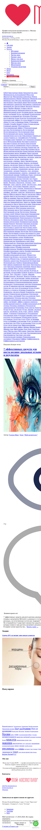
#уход (23, 319)
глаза (16, 734)
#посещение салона (16, 237)
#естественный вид (10, 132)
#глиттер (23, 118)
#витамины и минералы (32, 104)
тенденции (27, 749)
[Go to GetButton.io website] (35, 827)
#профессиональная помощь (27, 249)
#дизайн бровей (16, 124)
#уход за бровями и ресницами (14, 321)
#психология (24, 261)
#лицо (35, 179)
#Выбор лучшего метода (23, 108)
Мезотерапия (16, 65)
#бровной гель (35, 99)
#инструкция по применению (14, 145)
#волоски (29, 106)
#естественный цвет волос (13, 134)
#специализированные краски (26, 282)
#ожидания (24, 214)
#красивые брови (16, 163)
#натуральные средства (28, 210)
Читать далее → (32, 627)
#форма (26, 327)
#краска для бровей (31, 163)
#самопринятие (30, 268)
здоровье (34, 734)
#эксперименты (9, 335)
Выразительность (7, 726)
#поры (5, 237)
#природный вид (9, 243)
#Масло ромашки (9, 198)
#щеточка (30, 331)
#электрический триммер (12, 337)
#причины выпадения (25, 243)
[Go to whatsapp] (35, 823)
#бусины (18, 100)
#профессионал (9, 247)
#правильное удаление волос (24, 239)
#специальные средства (22, 284)
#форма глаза (8, 329)
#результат (27, 265)
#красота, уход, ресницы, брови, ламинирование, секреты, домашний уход (21, 172)
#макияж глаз (15, 181)
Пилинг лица (16, 57)
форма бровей (8, 754)
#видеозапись (8, 102)
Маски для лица (17, 59)
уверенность (7, 752)
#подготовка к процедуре (13, 227)
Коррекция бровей (18, 61)
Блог (8, 72)
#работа (19, 263)
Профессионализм (33, 726)
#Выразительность (10, 110)
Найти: (6, 87)
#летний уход (27, 179)
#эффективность (33, 339)
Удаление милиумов (18, 67)
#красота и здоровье (10, 167)
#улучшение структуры (12, 319)
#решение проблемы (23, 267)
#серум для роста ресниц (20, 270)
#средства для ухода (10, 288)
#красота (21, 165)
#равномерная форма (30, 263)
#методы (6, 202)
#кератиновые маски (11, 153)
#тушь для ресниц (15, 309)
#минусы (27, 202)
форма (35, 752)
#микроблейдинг (16, 202)
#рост (39, 267)
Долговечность (17, 726)
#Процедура (31, 255)
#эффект (23, 339)
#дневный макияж (10, 126)
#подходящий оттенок (16, 233)
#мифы (33, 202)
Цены (9, 69)
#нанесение (14, 206)
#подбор (33, 225)
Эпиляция (27, 731)
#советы (31, 272)
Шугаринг (15, 51)
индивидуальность (9, 737)
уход (15, 751)
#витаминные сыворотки (12, 104)
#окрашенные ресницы (17, 216)
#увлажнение (33, 313)
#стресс (37, 288)
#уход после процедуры (12, 325)
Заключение (25, 726)
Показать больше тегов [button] (12, 344)
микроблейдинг (17, 743)
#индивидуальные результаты (14, 143)
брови (6, 734)
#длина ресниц (33, 124)
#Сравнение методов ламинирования (23, 286)
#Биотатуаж (7, 97)
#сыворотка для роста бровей (14, 292)
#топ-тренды (29, 308)
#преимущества (9, 241)
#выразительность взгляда (27, 110)
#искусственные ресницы (18, 147)
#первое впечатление (11, 222)
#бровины (26, 99)
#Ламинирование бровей (26, 177)
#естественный (28, 130)
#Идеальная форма (14, 141)
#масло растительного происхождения (24, 196)
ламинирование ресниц (23, 740)
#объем (17, 214)
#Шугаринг (22, 331)
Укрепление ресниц (8, 729)
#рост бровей (8, 268)
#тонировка (20, 308)
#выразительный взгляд (12, 112)
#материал (11, 200)
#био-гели (30, 95)
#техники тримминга (18, 306)
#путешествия (35, 261)
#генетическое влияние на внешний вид (22, 115)
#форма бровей (35, 327)
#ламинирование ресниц (12, 179)
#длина (25, 124)
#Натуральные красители (25, 208)
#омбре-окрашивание (11, 218)
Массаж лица (16, 63)
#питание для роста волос (13, 225)
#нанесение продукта (28, 206)
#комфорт (23, 153)
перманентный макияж (8, 745)
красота (11, 739)
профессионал (28, 745)
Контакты (10, 74)
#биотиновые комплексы (22, 97)
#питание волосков (30, 224)
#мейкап (19, 200)
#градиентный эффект (11, 120)
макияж (7, 743)
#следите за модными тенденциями (20, 271)
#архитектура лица (30, 93)
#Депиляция (33, 122)
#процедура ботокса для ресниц (15, 257)
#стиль (31, 288)
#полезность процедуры (27, 235)
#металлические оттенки (32, 200)
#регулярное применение (12, 265)
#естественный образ (26, 132)
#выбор (11, 108)
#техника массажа (21, 298)
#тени (5, 296)
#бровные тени (9, 100)
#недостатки (24, 212)
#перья (6, 224)
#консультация (32, 153)
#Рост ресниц (19, 268)
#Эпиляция (15, 339)
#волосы (36, 106)
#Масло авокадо (15, 194)
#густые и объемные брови (18, 122)
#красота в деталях (32, 165)
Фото (8, 71)
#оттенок (36, 218)
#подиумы (24, 231)
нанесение (28, 743)
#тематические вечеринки (19, 294)
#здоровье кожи (9, 140)
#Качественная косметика (13, 151)
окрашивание (35, 743)
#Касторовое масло (32, 149)
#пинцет (12, 224)
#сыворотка (30, 290)
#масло (6, 194)
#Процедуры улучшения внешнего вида (25, 259)
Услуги (9, 49)
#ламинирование (9, 177)
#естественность (16, 130)
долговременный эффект (25, 734)
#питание (19, 224)
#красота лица (24, 167)
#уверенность (22, 313)
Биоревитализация (18, 53)
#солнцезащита (9, 282)
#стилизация (23, 288)
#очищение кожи (17, 220)
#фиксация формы (28, 325)
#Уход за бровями (32, 319)
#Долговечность (24, 126)
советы (16, 749)
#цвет (30, 329)
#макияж (6, 181)
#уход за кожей (32, 321)
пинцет (17, 746)
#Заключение (27, 136)
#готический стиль (34, 118)
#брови (19, 99)
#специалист (8, 284)
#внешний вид (8, 106)
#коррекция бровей (26, 155)
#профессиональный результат (14, 255)
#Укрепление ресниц (30, 317)
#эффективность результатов (14, 341)
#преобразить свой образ (25, 241)
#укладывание (16, 317)
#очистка (6, 220)
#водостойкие (20, 106)
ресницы (8, 748)
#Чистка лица (12, 331)
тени (31, 749)
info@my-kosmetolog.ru (9, 786)
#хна (25, 329)
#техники (32, 298)
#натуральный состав (11, 212)
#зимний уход (21, 140)
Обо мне (10, 45)
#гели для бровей (9, 114)
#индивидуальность (29, 141)
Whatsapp (5, 789)
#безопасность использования (14, 95)
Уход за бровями (23, 728)
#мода (16, 204)
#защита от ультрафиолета (19, 138)
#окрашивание (31, 216)
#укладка (6, 317)
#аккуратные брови (15, 93)
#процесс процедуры (11, 261)
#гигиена (26, 116)
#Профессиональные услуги (20, 253)
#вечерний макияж (29, 100)
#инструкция (31, 143)
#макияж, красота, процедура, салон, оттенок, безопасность (19, 187)
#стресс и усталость (10, 290)
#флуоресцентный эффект (13, 327)
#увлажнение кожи (10, 315)
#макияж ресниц (27, 181)
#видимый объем (20, 102)
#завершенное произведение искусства (18, 135)
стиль (21, 749)
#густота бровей (27, 120)
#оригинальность (26, 218)
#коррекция (14, 155)
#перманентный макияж (29, 222)
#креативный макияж (11, 175)
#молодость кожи (24, 204)
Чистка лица (15, 55)
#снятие (24, 272)
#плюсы (26, 225)
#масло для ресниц (29, 194)
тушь (39, 749)
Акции (9, 47)
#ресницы (11, 267)
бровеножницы (34, 731)
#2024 (5, 93)
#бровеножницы (9, 99)
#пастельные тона (30, 220)
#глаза (17, 118)
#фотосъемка (18, 329)
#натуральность (9, 208)
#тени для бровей (14, 296)
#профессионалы (9, 249)
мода (24, 743)
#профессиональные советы (13, 251)
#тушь (5, 309)
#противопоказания (29, 245)
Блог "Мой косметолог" (29, 435)
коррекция (33, 737)
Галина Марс (14, 435)
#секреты (6, 270)
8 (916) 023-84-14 (7, 36)
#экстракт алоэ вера (23, 335)
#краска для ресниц (10, 165)
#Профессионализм (22, 247)
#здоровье (33, 138)
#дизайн (6, 124)
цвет (15, 754)
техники (35, 749)
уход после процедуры (26, 752)
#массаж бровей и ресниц (26, 198)
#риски (33, 267)
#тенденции (33, 294)
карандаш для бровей (23, 737)
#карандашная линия (17, 149)
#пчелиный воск (9, 263)
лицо (30, 740)
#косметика (13, 157)
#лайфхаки (24, 175)
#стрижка (22, 290)
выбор (12, 734)
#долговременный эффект (13, 128)
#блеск (34, 97)
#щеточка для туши (19, 333)
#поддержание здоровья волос (26, 229)
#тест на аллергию (29, 296)
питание (21, 746)
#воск (5, 108)
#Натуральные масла (11, 210)
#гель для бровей (23, 114)
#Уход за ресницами (23, 323)
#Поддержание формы (11, 231)
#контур (6, 155)
